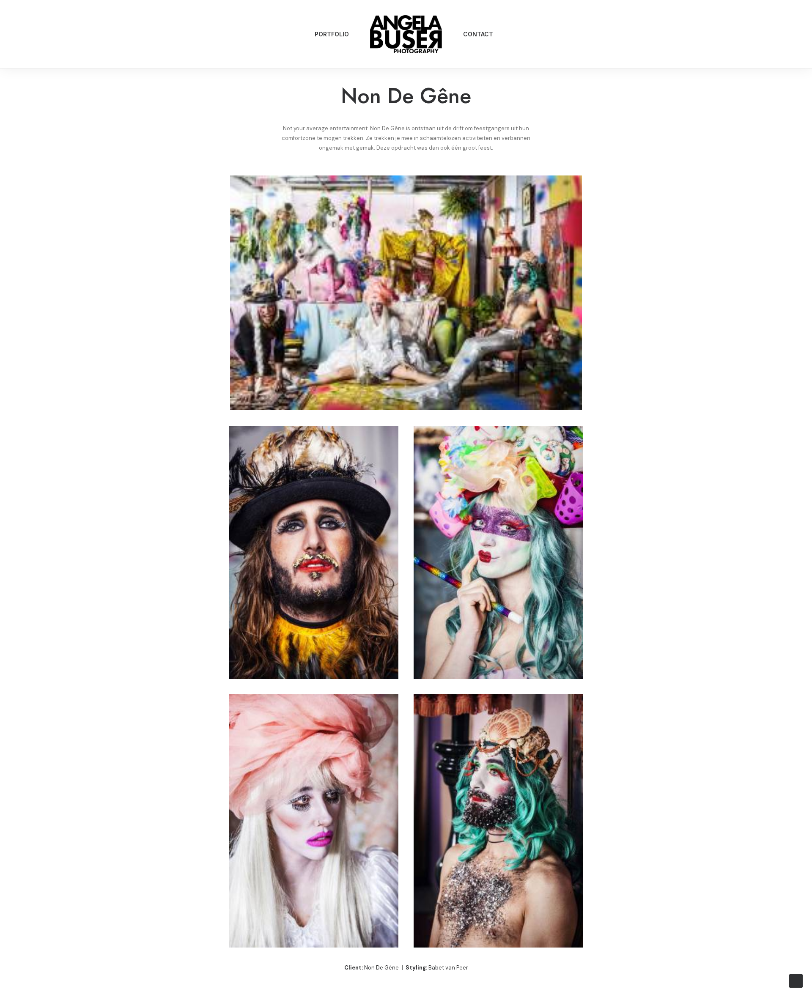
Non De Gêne (381, 967)
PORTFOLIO (332, 34)
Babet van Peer (448, 967)
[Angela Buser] (406, 34)
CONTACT (478, 34)
